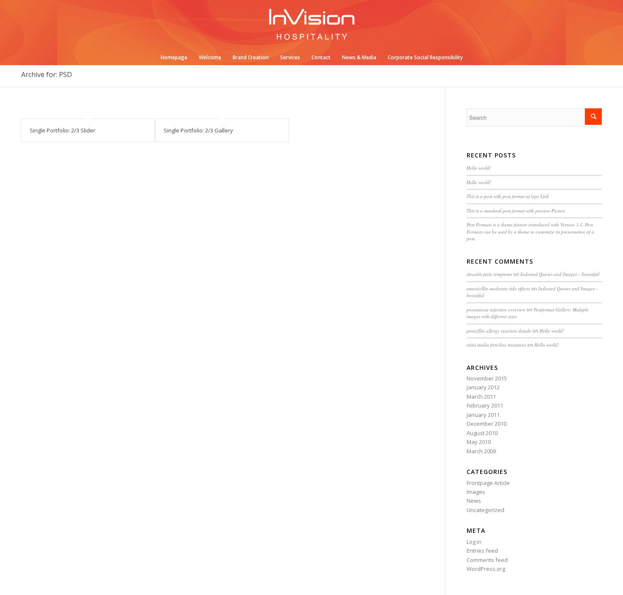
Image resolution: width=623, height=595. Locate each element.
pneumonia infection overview (496, 309)
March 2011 (481, 396)
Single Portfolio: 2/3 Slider (62, 130)
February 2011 (485, 405)
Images (476, 492)
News (474, 500)
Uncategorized (485, 510)
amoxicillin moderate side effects (498, 288)
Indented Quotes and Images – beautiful (559, 274)
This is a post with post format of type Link (508, 196)
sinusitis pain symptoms (489, 274)
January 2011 (483, 415)
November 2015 (487, 378)
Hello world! (479, 168)
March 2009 (481, 451)
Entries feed (482, 550)
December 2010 (486, 423)
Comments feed (487, 560)
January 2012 (483, 387)
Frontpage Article (488, 483)
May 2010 (479, 442)
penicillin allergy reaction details (499, 331)
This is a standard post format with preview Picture (516, 210)
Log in (474, 541)
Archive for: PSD (46, 74)
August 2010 (482, 433)
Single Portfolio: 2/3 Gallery (198, 130)
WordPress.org (486, 569)
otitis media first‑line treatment (496, 345)
